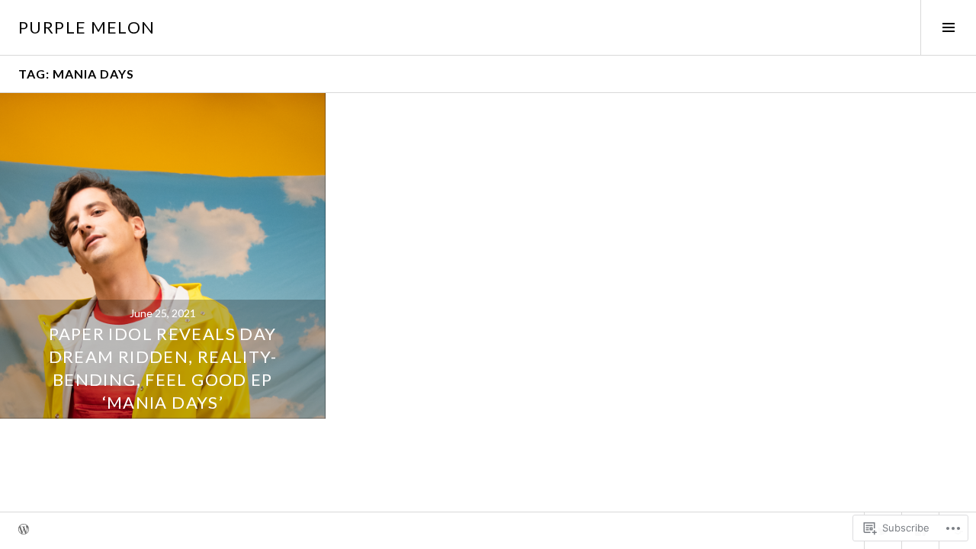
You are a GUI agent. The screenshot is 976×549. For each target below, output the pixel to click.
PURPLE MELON (87, 27)
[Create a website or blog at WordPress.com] (23, 530)
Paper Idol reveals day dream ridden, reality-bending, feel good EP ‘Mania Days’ (163, 368)
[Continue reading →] (163, 256)
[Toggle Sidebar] (948, 27)
